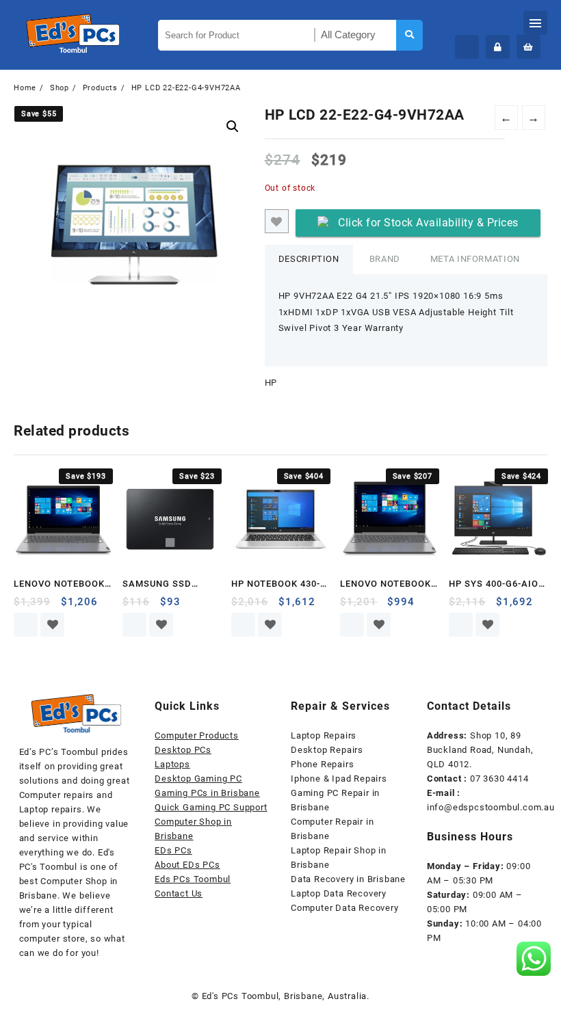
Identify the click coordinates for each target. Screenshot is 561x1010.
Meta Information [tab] (475, 259)
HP (271, 382)
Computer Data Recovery (345, 908)
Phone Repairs (322, 764)
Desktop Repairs (327, 750)
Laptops (172, 764)
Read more (26, 625)
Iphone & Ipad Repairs (339, 778)
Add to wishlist (277, 221)
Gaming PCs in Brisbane (207, 793)
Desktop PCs (183, 750)
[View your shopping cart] (528, 47)
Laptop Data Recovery (339, 893)
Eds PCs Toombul (193, 879)
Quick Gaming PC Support (211, 807)
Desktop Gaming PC (198, 778)
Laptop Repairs (323, 735)
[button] (232, 126)
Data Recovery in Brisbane (348, 879)
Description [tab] (308, 259)
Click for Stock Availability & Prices (428, 222)
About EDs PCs (187, 865)
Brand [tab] (384, 259)
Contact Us (179, 893)
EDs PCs (173, 850)
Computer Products (197, 735)
